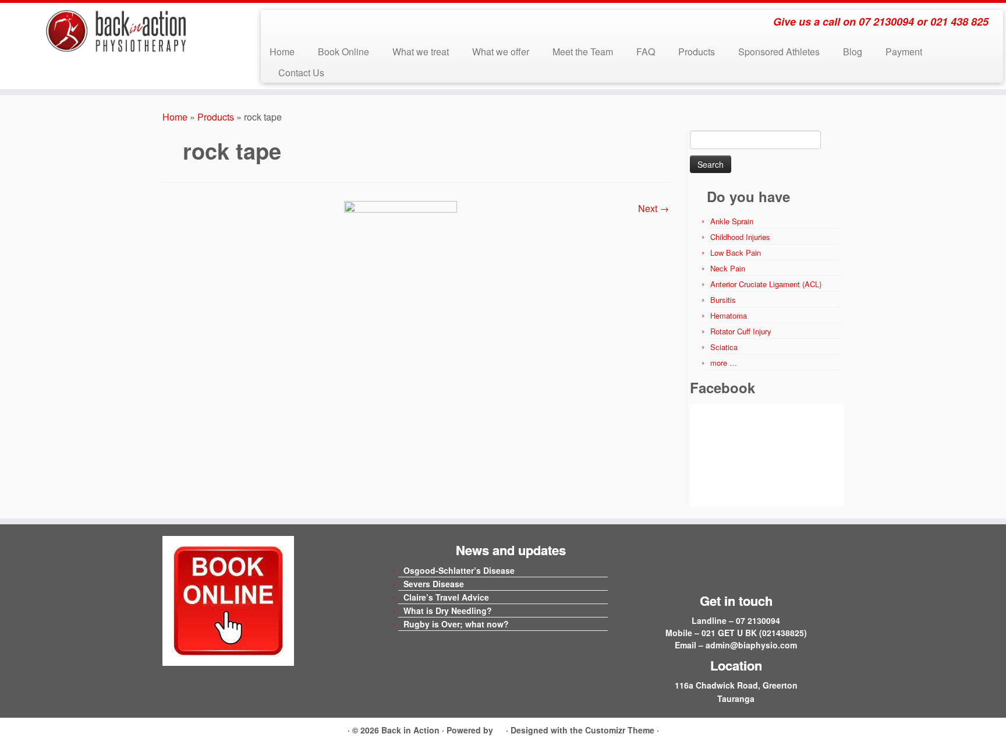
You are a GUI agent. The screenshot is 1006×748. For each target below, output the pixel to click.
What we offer (500, 51)
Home (282, 51)
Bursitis (723, 299)
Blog (852, 51)
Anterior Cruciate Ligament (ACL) (765, 284)
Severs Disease (433, 584)
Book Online (343, 51)
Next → (653, 208)
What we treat (420, 51)
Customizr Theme (619, 730)
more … (723, 362)
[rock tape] (400, 275)
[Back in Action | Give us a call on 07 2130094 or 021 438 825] (116, 31)
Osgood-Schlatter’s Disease (459, 570)
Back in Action (410, 730)
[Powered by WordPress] (499, 728)
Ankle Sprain (731, 221)
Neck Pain (727, 268)
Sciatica (724, 346)
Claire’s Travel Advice (446, 597)
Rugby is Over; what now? (456, 624)
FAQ (645, 51)
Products (696, 51)
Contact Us (301, 72)
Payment (903, 51)
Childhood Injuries (740, 236)
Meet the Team (582, 51)
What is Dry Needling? (447, 610)
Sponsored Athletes (779, 51)
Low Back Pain (735, 252)
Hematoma (728, 315)
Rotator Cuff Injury (740, 331)
